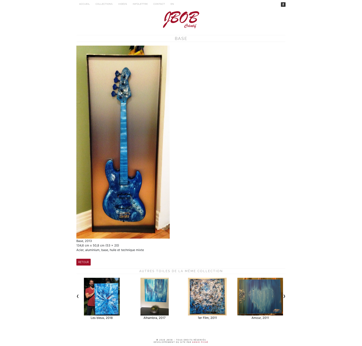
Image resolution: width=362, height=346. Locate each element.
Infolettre (140, 4)
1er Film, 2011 (207, 318)
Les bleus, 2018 (102, 318)
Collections (104, 4)
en (172, 4)
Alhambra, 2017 (154, 318)
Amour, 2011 (260, 318)
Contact (159, 4)
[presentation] (77, 296)
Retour (83, 262)
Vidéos (122, 4)
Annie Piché (199, 342)
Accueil (84, 4)
